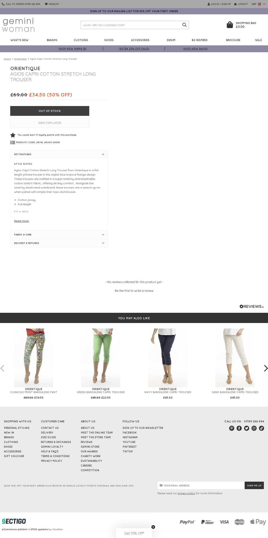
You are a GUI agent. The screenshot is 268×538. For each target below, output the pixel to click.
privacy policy (186, 493)
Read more (21, 221)
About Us (87, 427)
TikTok (128, 451)
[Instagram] (254, 428)
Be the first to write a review (134, 291)
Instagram (130, 437)
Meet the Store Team (96, 437)
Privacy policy (51, 460)
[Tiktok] (261, 428)
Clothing (81, 39)
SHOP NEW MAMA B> (72, 48)
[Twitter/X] (246, 428)
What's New (19, 39)
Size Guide (48, 437)
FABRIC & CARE (23, 234)
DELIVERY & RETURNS (26, 243)
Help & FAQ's (49, 451)
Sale (258, 39)
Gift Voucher (14, 456)
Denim (171, 39)
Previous (2, 364)
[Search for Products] (185, 25)
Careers (86, 465)
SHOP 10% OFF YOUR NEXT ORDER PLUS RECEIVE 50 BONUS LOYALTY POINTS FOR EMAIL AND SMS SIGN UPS (68, 485)
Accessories (140, 39)
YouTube (129, 442)
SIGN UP (226, 4)
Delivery (47, 432)
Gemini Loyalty (52, 446)
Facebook (130, 432)
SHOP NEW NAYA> (195, 48)
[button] (134, 290)
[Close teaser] (153, 527)
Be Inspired (200, 39)
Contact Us (50, 427)
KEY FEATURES (22, 154)
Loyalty (242, 4)
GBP (254, 4)
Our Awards (89, 451)
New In (9, 432)
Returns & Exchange (56, 442)
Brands (52, 39)
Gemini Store (90, 446)
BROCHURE (233, 39)
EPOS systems (39, 529)
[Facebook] (239, 428)
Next (266, 364)
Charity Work (91, 456)
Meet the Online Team (97, 432)
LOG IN (215, 4)
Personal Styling (17, 427)
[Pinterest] (231, 428)
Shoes (109, 39)
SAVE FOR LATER (49, 122)
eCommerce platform (15, 529)
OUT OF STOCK (50, 111)
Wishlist (53, 4)
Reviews (86, 442)
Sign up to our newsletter (143, 427)
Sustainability (91, 460)
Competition (90, 470)
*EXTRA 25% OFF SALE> (134, 48)
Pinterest (130, 446)
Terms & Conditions (55, 456)
